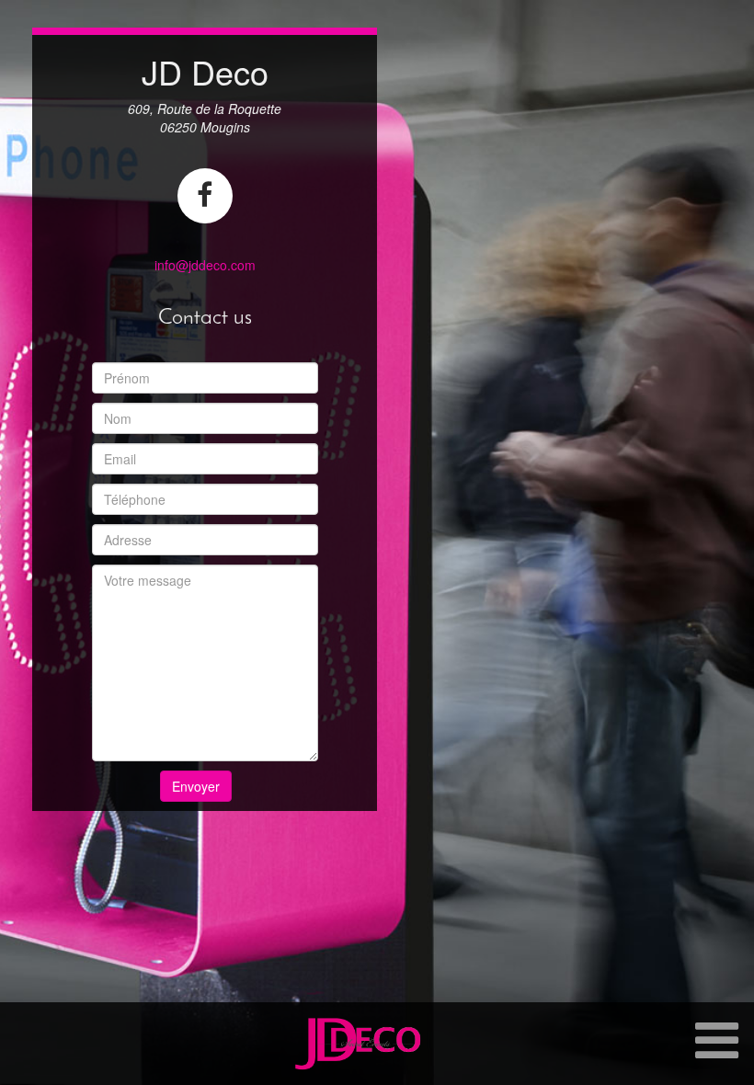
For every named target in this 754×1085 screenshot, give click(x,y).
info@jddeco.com (205, 265)
